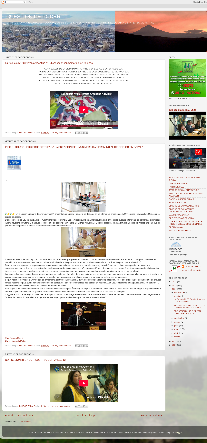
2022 (174, 289)
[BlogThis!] (79, 133)
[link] (14, 338)
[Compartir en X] (81, 133)
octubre (178, 296)
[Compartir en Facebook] (84, 133)
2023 (174, 285)
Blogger (178, 432)
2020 (174, 345)
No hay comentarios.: (61, 133)
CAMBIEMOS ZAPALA (179, 215)
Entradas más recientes (19, 415)
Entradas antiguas (152, 415)
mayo (177, 329)
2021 (174, 341)
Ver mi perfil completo (191, 270)
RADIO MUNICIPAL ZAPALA (181, 199)
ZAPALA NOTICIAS (177, 202)
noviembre (179, 292)
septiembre (179, 318)
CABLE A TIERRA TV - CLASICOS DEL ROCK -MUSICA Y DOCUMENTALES (186, 223)
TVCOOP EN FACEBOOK (180, 231)
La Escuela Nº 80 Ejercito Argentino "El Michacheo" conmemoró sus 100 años (49, 63)
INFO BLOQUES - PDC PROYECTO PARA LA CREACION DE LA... (190, 306)
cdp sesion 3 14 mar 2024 (182, 110)
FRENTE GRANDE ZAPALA (181, 218)
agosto (177, 322)
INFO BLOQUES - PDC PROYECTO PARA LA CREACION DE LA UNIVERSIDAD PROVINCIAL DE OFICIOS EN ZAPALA (74, 147)
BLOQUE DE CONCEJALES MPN (184, 206)
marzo (177, 337)
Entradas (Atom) (25, 421)
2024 (174, 282)
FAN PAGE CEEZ (176, 187)
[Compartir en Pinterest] (87, 133)
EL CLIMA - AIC (176, 227)
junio (176, 326)
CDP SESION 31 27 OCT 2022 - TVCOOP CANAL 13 (35, 359)
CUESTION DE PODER (33, 16)
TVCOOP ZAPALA (192, 266)
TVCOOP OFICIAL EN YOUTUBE (184, 190)
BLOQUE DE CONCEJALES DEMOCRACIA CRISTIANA (181, 210)
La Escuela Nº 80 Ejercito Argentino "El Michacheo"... (189, 300)
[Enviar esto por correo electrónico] (76, 133)
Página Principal (87, 415)
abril (176, 333)
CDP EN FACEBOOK (178, 183)
